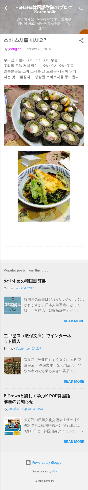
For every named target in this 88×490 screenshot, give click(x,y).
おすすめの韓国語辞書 (25, 281)
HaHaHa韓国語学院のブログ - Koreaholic (44, 10)
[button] (81, 41)
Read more (74, 321)
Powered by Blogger (47, 462)
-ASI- (54, 471)
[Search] (81, 9)
